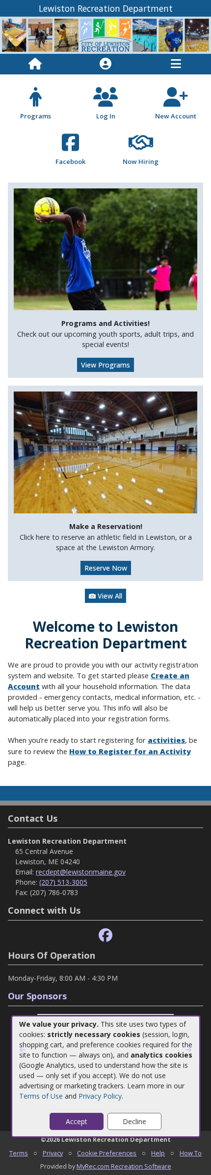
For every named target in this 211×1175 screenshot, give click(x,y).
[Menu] (176, 64)
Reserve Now (105, 568)
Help (158, 1153)
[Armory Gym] (105, 451)
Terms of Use (41, 1096)
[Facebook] (105, 935)
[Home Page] (35, 64)
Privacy (53, 1153)
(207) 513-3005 (63, 882)
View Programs (105, 364)
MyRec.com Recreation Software (124, 1166)
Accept (76, 1121)
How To (191, 1153)
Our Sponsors (37, 996)
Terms (18, 1153)
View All (109, 595)
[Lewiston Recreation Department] (105, 34)
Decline (134, 1121)
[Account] (105, 64)
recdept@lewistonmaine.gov (81, 871)
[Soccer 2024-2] (105, 248)
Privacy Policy (100, 1096)
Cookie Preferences (106, 1153)
